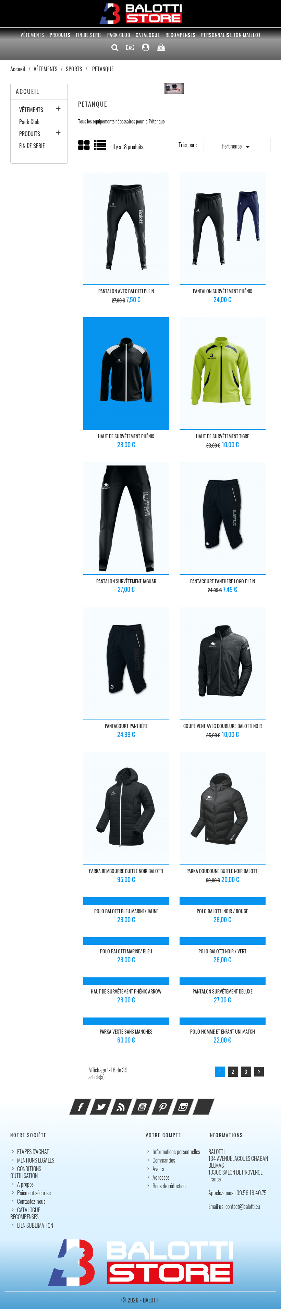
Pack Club (118, 34)
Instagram (192, 1102)
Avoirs (158, 1169)
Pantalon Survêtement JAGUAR (126, 581)
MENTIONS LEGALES (35, 1160)
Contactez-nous (31, 1201)
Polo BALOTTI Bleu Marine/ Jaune (126, 911)
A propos (25, 1184)
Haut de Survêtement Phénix (126, 436)
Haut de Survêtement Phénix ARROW (126, 991)
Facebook (89, 1102)
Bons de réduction (169, 1186)
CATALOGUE (148, 34)
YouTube (151, 1102)
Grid (84, 145)
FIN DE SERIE (89, 34)
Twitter (110, 1102)
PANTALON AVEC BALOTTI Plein (126, 291)
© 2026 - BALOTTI (140, 1300)
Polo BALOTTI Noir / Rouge (222, 911)
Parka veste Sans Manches (126, 1031)
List (100, 147)
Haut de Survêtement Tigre (222, 436)
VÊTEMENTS (32, 34)
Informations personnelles (176, 1151)
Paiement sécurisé (34, 1193)
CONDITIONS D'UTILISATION (25, 1172)
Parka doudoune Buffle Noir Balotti (222, 870)
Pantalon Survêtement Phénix (222, 291)
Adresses (161, 1177)
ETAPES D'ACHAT (33, 1151)
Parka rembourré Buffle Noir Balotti (126, 870)
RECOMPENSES (181, 34)
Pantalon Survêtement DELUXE (223, 991)
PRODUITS (60, 34)
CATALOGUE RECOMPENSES (25, 1213)
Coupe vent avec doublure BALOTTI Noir (222, 725)
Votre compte (163, 1135)
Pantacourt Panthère (126, 725)
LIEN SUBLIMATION (35, 1225)
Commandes (163, 1160)
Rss (130, 1102)
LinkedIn (212, 1102)
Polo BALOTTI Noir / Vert (222, 951)
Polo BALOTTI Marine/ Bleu (126, 951)
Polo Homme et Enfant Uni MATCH (222, 1031)
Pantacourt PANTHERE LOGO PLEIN (222, 581)
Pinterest (171, 1102)
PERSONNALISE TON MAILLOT (231, 34)
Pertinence (237, 147)
